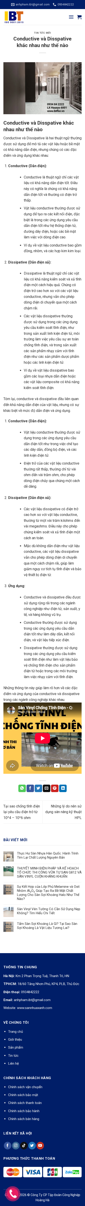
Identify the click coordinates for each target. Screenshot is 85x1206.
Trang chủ (15, 1032)
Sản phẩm (15, 1047)
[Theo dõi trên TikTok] (24, 1145)
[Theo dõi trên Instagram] (15, 1145)
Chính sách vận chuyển (25, 1087)
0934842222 (30, 992)
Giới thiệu (15, 1039)
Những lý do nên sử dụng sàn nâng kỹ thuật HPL (63, 812)
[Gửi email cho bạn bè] (46, 788)
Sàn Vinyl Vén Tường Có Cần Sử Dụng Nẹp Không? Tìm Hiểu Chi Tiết (48, 911)
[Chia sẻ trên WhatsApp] (22, 788)
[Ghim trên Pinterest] (54, 788)
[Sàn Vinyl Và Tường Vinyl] (26, 17)
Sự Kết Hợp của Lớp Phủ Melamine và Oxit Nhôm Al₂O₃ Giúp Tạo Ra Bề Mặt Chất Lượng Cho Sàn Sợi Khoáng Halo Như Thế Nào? (48, 893)
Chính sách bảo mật (23, 1095)
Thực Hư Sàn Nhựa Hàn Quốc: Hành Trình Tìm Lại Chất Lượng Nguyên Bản (47, 855)
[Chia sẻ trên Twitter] (38, 788)
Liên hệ (13, 1063)
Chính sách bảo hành (23, 1111)
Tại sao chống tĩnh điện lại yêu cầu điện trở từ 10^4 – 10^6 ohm (21, 812)
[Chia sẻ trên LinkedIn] (63, 788)
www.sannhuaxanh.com (34, 1008)
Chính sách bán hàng (23, 1119)
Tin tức (13, 1056)
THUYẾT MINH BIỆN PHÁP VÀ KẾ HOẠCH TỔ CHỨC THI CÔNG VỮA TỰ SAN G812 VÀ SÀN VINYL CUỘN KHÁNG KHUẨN (49, 872)
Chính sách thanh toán (25, 1103)
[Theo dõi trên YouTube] (40, 1145)
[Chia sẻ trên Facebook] (30, 788)
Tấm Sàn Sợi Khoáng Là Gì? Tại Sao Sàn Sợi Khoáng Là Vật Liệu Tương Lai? (47, 926)
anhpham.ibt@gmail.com (32, 1000)
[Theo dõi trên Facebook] (7, 1145)
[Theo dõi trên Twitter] (32, 1145)
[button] (71, 16)
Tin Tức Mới (42, 32)
